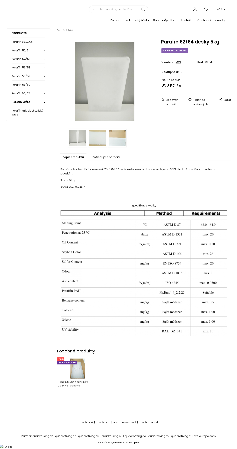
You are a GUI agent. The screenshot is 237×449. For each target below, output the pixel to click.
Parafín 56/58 (21, 67)
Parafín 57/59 (21, 76)
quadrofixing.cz (65, 436)
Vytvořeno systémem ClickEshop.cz (118, 442)
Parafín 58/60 (21, 85)
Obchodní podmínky (211, 20)
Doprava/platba (164, 20)
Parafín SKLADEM (22, 42)
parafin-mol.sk (148, 422)
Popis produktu (73, 157)
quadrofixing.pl (181, 436)
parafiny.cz (103, 422)
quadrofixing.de (135, 436)
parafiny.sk (86, 422)
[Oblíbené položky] (206, 9)
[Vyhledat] (93, 9)
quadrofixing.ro (158, 436)
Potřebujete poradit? (106, 157)
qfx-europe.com (204, 436)
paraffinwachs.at (124, 422)
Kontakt (186, 20)
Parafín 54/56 (21, 59)
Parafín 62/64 (21, 102)
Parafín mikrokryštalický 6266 (27, 113)
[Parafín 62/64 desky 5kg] (105, 81)
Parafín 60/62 (21, 93)
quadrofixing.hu (88, 436)
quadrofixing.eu (111, 436)
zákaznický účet (136, 20)
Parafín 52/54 (21, 50)
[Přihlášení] (195, 9)
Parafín (115, 20)
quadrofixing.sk (42, 436)
